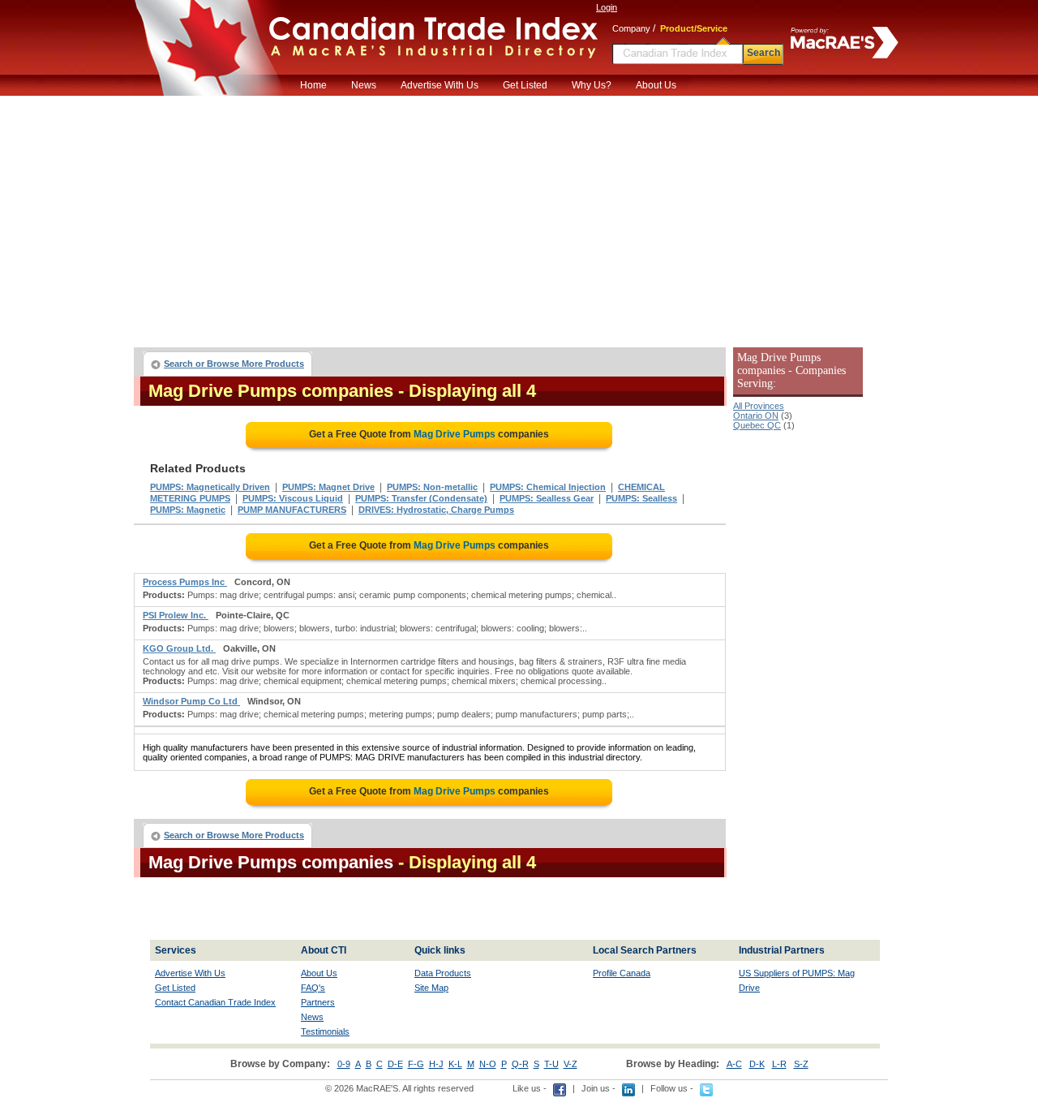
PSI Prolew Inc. (175, 615)
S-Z (801, 1064)
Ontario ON (755, 415)
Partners (318, 1002)
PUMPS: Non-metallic (432, 487)
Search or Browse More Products (234, 363)
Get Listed (525, 85)
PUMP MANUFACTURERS (292, 510)
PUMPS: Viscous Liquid (292, 498)
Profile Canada (621, 973)
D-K (757, 1064)
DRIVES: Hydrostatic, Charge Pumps (436, 510)
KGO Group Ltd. (179, 648)
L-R (779, 1064)
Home (313, 85)
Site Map (431, 988)
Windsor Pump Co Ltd (191, 701)
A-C (734, 1064)
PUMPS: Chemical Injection (548, 487)
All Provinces (758, 406)
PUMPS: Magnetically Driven (210, 487)
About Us (656, 85)
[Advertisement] (519, 217)
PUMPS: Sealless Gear (547, 498)
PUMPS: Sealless (641, 498)
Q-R (520, 1064)
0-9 (343, 1064)
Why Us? (591, 85)
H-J (436, 1064)
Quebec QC (757, 425)
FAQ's (313, 988)
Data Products (442, 973)
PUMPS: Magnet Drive (328, 487)
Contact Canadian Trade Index (215, 1002)
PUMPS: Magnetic (187, 510)
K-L (455, 1064)
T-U (551, 1064)
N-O (487, 1064)
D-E (395, 1064)
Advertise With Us (439, 85)
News (363, 85)
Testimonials (325, 1031)
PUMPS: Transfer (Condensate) (421, 498)
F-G (416, 1064)
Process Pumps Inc (185, 582)
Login (606, 7)
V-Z (570, 1064)
